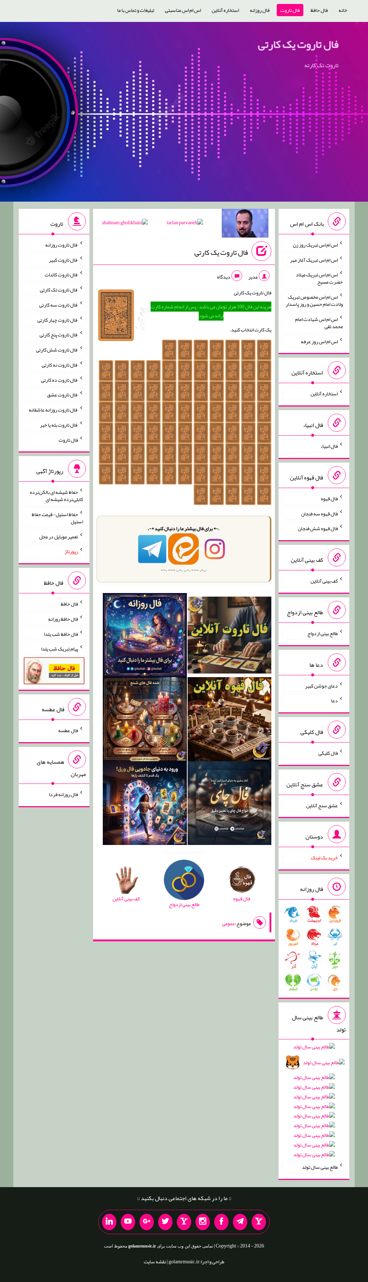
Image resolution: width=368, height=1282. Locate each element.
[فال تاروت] (230, 636)
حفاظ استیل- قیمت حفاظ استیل (57, 518)
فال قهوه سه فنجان (319, 513)
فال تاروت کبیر (63, 259)
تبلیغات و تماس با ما (135, 10)
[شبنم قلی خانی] (125, 224)
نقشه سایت (155, 1261)
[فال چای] (230, 805)
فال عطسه (68, 730)
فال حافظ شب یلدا (61, 634)
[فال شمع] (145, 721)
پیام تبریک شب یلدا (59, 649)
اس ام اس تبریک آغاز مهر (314, 259)
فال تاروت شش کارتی (57, 350)
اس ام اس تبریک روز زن (315, 245)
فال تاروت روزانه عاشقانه (53, 410)
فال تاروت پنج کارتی (59, 335)
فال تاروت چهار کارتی (57, 319)
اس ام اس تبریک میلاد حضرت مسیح (319, 278)
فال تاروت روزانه (61, 245)
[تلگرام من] (240, 1222)
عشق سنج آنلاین (322, 805)
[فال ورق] (145, 805)
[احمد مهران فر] (245, 225)
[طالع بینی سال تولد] (314, 1103)
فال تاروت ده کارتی (59, 380)
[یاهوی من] (259, 1222)
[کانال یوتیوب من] (128, 1222)
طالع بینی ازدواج (322, 633)
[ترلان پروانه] (185, 224)
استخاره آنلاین (225, 10)
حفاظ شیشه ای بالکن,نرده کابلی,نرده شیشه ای (56, 495)
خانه (343, 10)
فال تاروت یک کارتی (298, 44)
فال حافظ (319, 10)
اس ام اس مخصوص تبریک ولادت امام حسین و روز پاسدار (314, 300)
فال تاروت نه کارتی (60, 365)
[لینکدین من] (109, 1222)
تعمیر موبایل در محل (58, 536)
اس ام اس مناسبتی (183, 10)
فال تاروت (290, 10)
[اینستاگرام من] (203, 1222)
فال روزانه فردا (63, 794)
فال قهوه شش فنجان (318, 528)
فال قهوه (329, 498)
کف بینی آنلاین (324, 581)
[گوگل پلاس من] (146, 1222)
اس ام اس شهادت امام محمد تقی (319, 322)
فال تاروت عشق (62, 395)
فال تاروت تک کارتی (59, 290)
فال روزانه (260, 10)
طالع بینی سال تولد (320, 1167)
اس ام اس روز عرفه (319, 341)
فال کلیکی (328, 753)
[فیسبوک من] (221, 1222)
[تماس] (184, 1222)
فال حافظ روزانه (63, 619)
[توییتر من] (165, 1222)
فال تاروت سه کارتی (58, 305)
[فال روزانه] (145, 636)
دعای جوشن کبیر (321, 685)
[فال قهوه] (230, 721)
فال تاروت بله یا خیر (59, 425)
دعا (334, 700)
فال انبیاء (329, 446)
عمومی (228, 923)
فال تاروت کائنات (61, 275)
